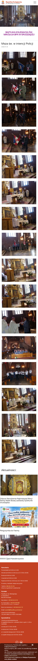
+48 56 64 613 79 (18, 607)
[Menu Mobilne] (35, 2)
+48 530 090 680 (15, 603)
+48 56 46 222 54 (13, 600)
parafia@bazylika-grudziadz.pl (13, 610)
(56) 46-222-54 (10, 586)
